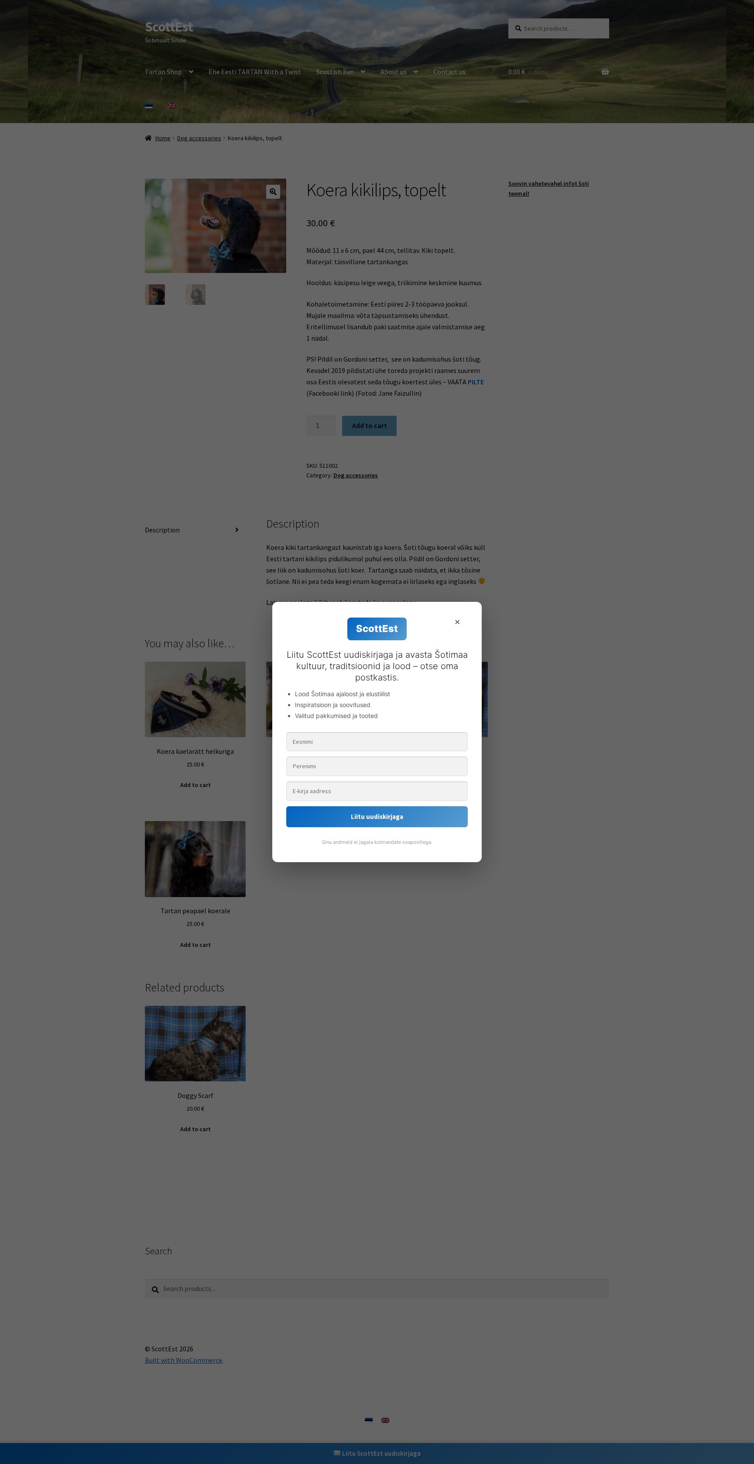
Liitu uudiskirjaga (377, 816)
